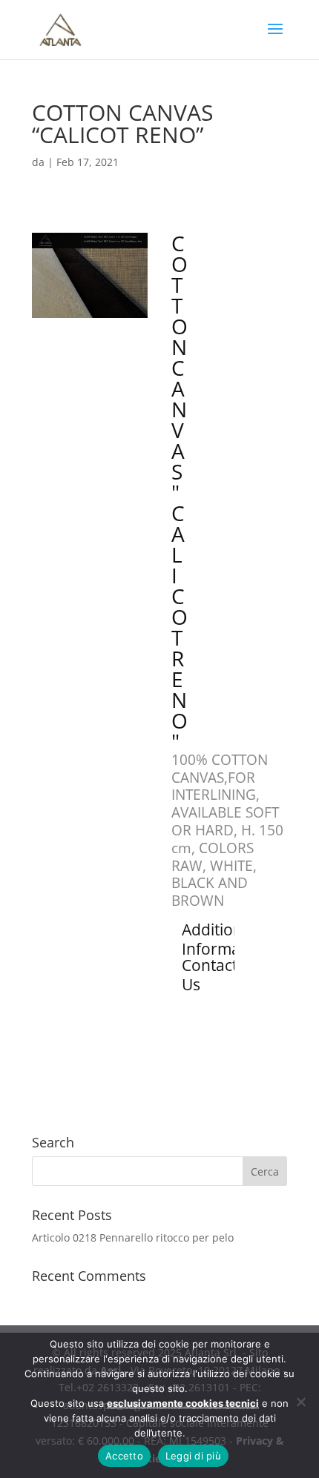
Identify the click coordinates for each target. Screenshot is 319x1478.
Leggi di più (193, 1456)
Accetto (124, 1456)
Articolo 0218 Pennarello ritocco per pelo (133, 1237)
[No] (300, 1401)
